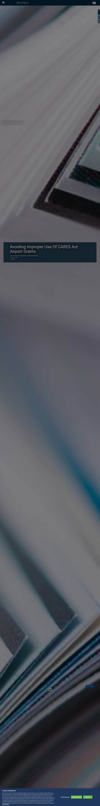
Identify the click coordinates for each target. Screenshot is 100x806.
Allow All (88, 797)
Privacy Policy (6, 804)
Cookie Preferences (65, 797)
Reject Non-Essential (76, 797)
